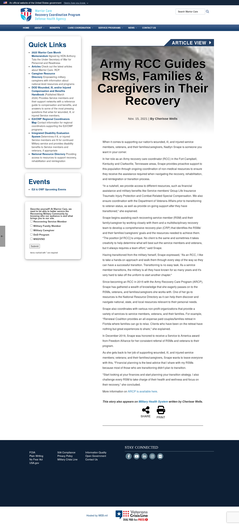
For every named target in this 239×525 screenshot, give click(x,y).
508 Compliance (66, 452)
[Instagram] (152, 456)
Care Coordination (79, 27)
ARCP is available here (142, 391)
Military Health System (153, 401)
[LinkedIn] (144, 456)
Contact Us (149, 27)
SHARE (146, 416)
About (38, 27)
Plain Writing (36, 456)
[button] (76, 3)
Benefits (55, 27)
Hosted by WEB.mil (97, 515)
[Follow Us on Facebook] (129, 456)
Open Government (95, 456)
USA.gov (34, 463)
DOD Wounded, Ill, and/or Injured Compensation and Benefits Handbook (51, 91)
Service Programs (109, 27)
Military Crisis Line (67, 459)
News (131, 27)
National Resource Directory (48, 154)
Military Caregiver (43, 230)
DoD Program (41, 234)
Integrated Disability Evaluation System (50, 134)
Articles (36, 66)
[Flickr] (160, 456)
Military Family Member (47, 225)
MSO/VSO (39, 239)
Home (26, 27)
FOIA (32, 452)
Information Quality (95, 452)
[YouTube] (136, 456)
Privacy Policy (65, 456)
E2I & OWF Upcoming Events (49, 189)
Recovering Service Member (50, 221)
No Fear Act (36, 459)
